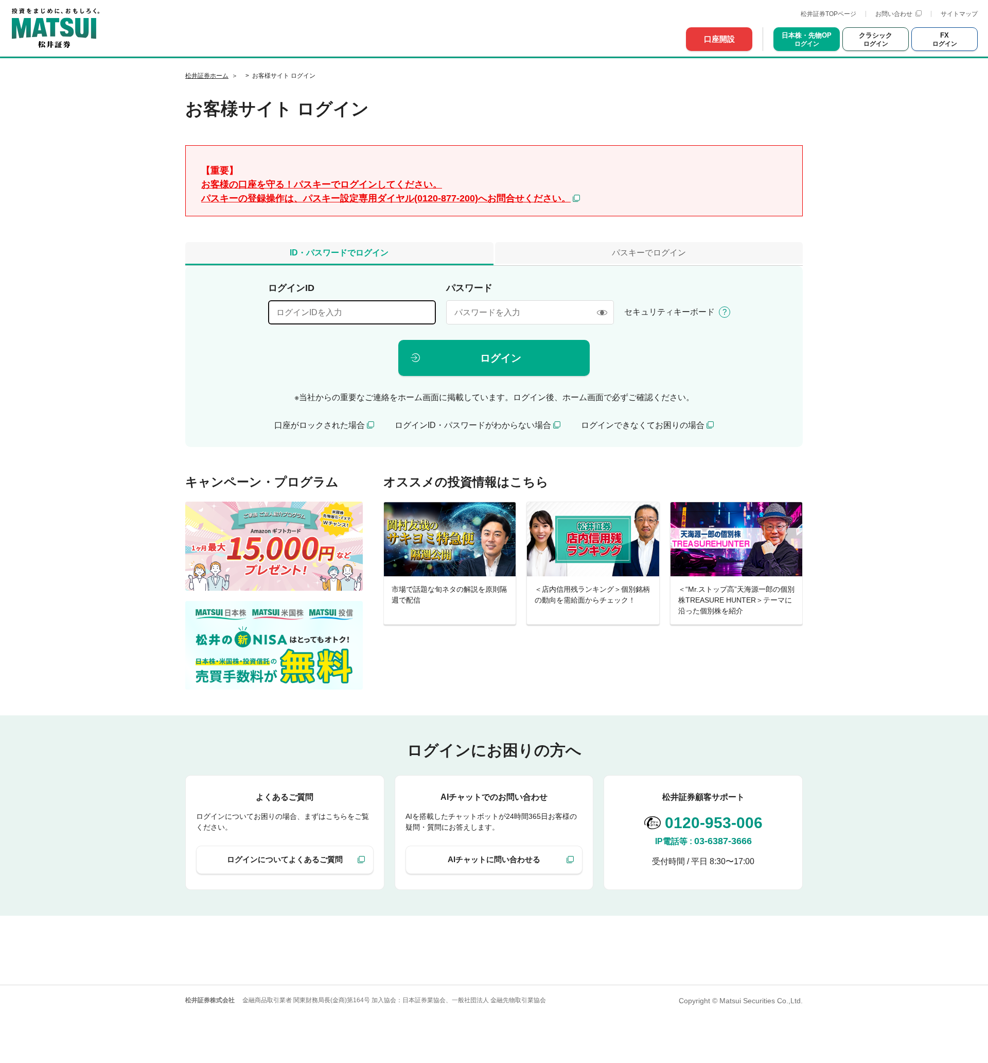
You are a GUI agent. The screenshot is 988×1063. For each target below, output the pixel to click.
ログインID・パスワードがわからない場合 (473, 425)
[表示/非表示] (602, 312)
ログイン (500, 358)
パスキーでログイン (649, 252)
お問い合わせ (893, 14)
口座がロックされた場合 (319, 425)
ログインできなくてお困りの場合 (642, 425)
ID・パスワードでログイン (339, 252)
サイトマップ (959, 14)
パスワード (469, 288)
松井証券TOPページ (828, 14)
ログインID (291, 288)
